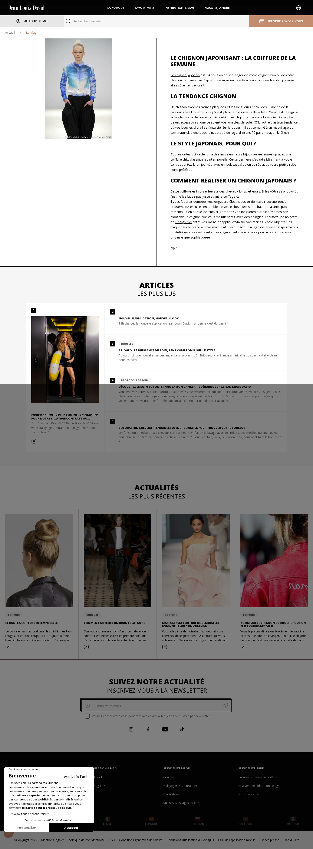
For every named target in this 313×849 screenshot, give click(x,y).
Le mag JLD (97, 786)
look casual (234, 164)
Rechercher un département (92, 21)
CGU (112, 840)
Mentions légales (53, 840)
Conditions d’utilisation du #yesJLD (190, 840)
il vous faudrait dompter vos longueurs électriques (208, 201)
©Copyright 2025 (25, 840)
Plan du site (291, 840)
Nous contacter (249, 794)
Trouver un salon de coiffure (257, 777)
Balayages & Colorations (180, 786)
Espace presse (269, 840)
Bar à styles (171, 794)
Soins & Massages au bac (181, 803)
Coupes (168, 777)
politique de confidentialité (87, 840)
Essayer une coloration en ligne (259, 786)
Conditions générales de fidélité (140, 840)
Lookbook (96, 777)
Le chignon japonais (185, 75)
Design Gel (183, 222)
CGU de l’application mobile (237, 840)
